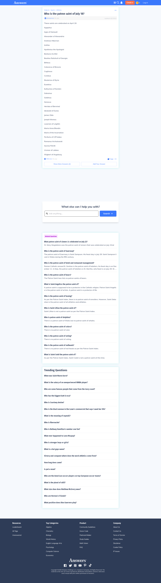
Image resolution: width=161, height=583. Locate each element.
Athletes (59, 10)
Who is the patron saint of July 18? (64, 13)
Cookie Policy (118, 547)
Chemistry (49, 531)
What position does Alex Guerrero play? (60, 502)
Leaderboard (16, 527)
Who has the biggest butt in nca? (57, 396)
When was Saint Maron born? (56, 376)
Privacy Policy (118, 539)
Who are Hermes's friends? (55, 496)
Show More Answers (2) (62, 164)
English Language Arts (54, 543)
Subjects (46, 10)
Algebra (48, 527)
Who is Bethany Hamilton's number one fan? (62, 429)
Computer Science (52, 551)
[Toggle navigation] (115, 2)
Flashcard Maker (85, 535)
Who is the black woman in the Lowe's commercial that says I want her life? (74, 409)
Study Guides (84, 539)
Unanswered (16, 535)
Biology (48, 535)
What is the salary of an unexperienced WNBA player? (66, 382)
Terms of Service (119, 535)
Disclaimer (116, 543)
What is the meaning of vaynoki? (57, 416)
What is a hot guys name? (54, 449)
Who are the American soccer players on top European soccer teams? (72, 476)
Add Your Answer (99, 164)
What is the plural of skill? (54, 482)
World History (51, 539)
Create (129, 3)
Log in (145, 3)
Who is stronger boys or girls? (56, 442)
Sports (53, 10)
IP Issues (116, 551)
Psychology (50, 547)
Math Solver (84, 543)
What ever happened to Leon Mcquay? (59, 436)
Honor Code (84, 531)
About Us (116, 527)
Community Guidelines (87, 527)
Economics (49, 555)
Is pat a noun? (49, 469)
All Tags (15, 531)
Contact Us (117, 531)
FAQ (81, 547)
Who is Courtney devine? (54, 402)
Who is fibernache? (52, 422)
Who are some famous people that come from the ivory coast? (69, 389)
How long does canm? (53, 462)
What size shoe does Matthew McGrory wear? (62, 489)
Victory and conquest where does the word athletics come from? (70, 456)
